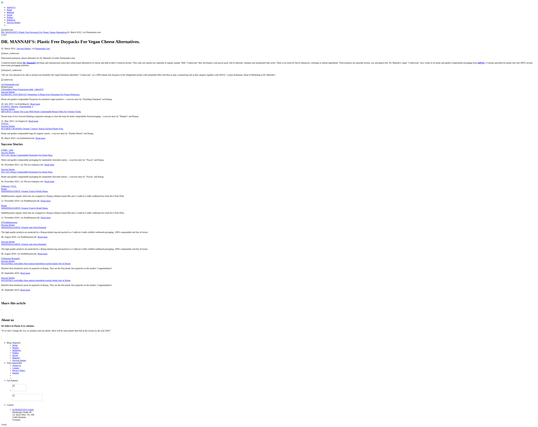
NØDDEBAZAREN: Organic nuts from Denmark (23, 227)
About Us (11, 7)
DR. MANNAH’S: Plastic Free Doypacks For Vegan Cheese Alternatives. (34, 32)
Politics (10, 17)
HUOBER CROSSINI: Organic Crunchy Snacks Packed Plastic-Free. (32, 128)
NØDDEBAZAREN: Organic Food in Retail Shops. (24, 191)
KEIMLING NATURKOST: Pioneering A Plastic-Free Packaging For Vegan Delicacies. (40, 94)
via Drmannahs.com (10, 84)
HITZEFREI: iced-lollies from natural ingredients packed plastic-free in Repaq (35, 263)
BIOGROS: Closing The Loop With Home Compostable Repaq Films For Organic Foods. (41, 111)
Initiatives (11, 20)
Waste (9, 10)
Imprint (15, 373)
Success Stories (13, 22)
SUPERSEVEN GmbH (23, 410)
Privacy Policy (18, 370)
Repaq (4, 189)
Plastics (15, 348)
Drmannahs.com (42, 48)
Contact (15, 368)
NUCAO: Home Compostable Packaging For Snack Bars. (27, 155)
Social (9, 15)
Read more (35, 104)
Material (10, 12)
